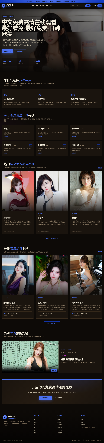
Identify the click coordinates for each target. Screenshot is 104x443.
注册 (100, 5)
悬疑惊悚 (60, 427)
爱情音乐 (60, 424)
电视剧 (42, 5)
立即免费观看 (7, 51)
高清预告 (83, 424)
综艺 (47, 5)
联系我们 (80, 440)
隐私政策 (87, 440)
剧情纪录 (60, 433)
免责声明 (99, 440)
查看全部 (100, 167)
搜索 (88, 5)
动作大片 (60, 419)
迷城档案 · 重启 (9, 302)
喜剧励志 (60, 430)
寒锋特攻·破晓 (77, 302)
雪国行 (40, 218)
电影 (37, 5)
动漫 (51, 5)
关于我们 (74, 440)
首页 (33, 5)
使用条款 (93, 440)
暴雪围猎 (7, 218)
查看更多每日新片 (52, 323)
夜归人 (74, 218)
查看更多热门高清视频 (52, 238)
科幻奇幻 (60, 422)
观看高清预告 (20, 51)
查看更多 (6, 136)
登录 (95, 5)
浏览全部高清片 (46, 397)
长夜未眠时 (42, 302)
